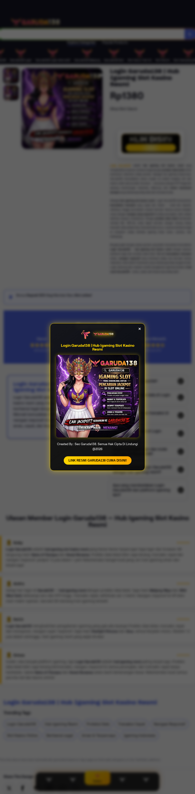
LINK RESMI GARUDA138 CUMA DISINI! (97, 460)
